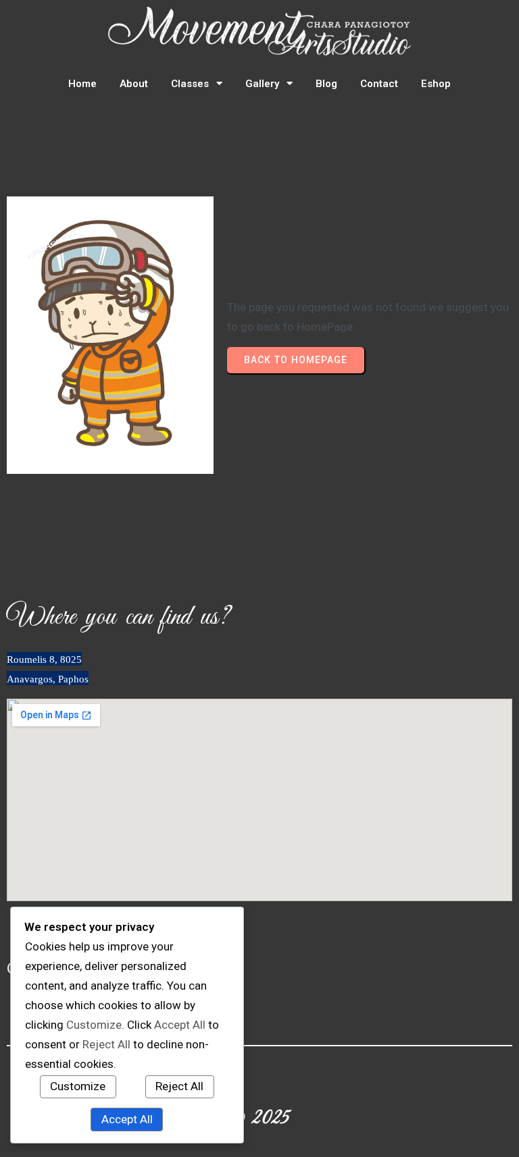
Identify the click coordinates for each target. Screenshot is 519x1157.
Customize (77, 1086)
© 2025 (259, 1118)
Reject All (179, 1086)
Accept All (127, 1119)
